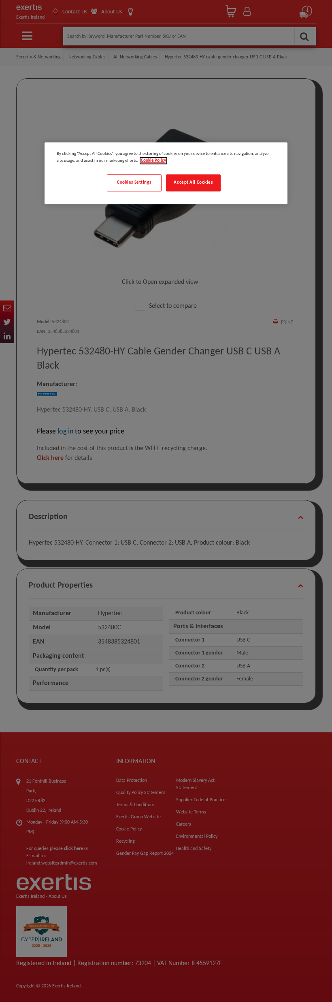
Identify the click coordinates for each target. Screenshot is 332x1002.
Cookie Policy (153, 160)
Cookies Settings (134, 182)
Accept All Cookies (193, 182)
